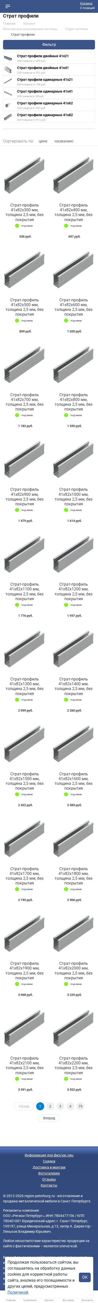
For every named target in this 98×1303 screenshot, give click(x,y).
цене (43, 141)
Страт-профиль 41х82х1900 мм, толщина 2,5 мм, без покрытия (24, 970)
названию (64, 141)
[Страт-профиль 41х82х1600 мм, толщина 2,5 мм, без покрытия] (73, 743)
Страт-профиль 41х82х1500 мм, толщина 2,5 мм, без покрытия (24, 781)
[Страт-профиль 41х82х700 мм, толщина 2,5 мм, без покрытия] (24, 364)
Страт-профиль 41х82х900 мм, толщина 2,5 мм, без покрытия (24, 496)
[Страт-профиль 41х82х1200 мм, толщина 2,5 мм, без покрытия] (73, 553)
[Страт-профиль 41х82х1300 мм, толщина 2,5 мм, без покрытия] (24, 648)
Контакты (49, 1185)
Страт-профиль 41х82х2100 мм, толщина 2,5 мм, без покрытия (24, 1065)
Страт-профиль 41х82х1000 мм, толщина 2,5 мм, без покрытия (73, 496)
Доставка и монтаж (49, 1167)
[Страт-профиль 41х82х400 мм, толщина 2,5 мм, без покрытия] (73, 174)
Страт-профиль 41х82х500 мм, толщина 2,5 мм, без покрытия (24, 307)
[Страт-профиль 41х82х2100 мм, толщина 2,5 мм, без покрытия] (24, 1027)
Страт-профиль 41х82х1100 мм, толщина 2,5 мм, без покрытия (24, 591)
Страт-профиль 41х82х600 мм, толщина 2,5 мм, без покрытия (73, 307)
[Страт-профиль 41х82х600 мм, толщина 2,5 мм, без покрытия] (73, 269)
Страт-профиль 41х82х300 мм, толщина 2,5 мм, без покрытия (24, 212)
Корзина (86, 3)
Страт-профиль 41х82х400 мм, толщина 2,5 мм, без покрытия (73, 212)
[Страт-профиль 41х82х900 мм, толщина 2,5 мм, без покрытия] (24, 458)
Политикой (18, 1292)
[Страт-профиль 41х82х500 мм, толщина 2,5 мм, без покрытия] (24, 269)
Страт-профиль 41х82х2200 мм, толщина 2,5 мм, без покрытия (73, 1065)
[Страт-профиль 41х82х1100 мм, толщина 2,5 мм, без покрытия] (24, 553)
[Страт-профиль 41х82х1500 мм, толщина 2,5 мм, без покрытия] (24, 743)
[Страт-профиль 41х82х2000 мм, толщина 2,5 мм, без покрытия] (73, 932)
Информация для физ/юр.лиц (49, 1155)
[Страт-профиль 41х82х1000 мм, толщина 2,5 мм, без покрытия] (73, 458)
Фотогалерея (49, 1173)
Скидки (49, 1161)
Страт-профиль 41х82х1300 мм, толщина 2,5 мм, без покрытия (24, 686)
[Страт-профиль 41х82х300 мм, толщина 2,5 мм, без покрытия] (24, 174)
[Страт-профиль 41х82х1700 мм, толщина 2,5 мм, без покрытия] (24, 837)
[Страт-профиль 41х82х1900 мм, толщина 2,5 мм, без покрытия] (24, 932)
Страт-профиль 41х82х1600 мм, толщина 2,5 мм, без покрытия (73, 781)
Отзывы (49, 1179)
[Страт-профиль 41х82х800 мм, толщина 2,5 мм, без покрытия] (73, 364)
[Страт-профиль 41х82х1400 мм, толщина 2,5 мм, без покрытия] (73, 648)
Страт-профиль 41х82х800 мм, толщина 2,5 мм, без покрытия (73, 402)
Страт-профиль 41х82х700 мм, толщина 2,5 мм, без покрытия (24, 402)
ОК (84, 1277)
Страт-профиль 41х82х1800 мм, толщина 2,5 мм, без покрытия (73, 876)
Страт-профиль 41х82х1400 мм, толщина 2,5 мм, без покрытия (73, 686)
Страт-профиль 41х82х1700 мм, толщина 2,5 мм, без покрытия (24, 876)
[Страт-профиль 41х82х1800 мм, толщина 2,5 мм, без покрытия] (73, 837)
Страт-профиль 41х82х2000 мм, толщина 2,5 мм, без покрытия (73, 970)
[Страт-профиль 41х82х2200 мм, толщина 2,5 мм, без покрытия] (73, 1027)
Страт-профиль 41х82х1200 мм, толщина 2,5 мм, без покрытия (73, 591)
